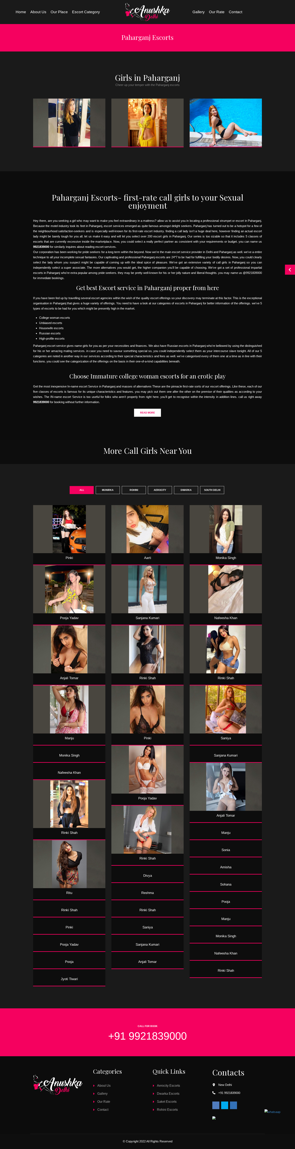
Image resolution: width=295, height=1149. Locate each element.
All (81, 490)
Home (21, 12)
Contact (235, 12)
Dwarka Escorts (168, 1093)
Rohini (134, 490)
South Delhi (212, 490)
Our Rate (217, 12)
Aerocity (160, 490)
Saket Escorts (167, 1101)
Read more (147, 412)
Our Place (59, 12)
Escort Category (86, 12)
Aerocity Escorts (168, 1085)
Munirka (108, 490)
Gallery (198, 12)
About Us (104, 1085)
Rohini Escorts (167, 1109)
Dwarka (186, 490)
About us (38, 12)
